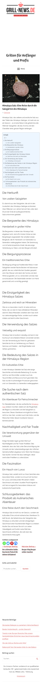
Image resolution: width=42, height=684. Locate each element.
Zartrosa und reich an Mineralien (17, 156)
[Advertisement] (21, 35)
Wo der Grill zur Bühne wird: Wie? (14, 643)
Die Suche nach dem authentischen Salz (17, 168)
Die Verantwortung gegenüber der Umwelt (20, 174)
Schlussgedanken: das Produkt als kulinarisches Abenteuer (20, 183)
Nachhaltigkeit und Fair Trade (14, 172)
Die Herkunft (9, 140)
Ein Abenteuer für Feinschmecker (17, 170)
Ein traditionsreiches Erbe (15, 152)
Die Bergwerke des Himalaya (14, 145)
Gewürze (7, 113)
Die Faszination (9, 177)
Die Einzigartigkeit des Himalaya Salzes (17, 154)
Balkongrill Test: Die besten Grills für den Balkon (19, 647)
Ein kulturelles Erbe (13, 165)
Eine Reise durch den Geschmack (18, 186)
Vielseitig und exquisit (14, 161)
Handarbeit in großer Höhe (15, 147)
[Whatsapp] (4, 543)
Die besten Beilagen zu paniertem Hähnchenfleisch (20, 625)
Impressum (21, 676)
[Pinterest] (12, 543)
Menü (23, 69)
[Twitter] (8, 543)
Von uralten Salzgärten (14, 143)
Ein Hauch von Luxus (14, 179)
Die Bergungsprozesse (12, 149)
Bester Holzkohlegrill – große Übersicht (16, 629)
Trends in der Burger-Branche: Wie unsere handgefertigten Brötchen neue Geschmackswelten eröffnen (20, 636)
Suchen (25, 569)
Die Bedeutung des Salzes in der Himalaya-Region (21, 163)
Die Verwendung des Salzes (14, 158)
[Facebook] (15, 543)
